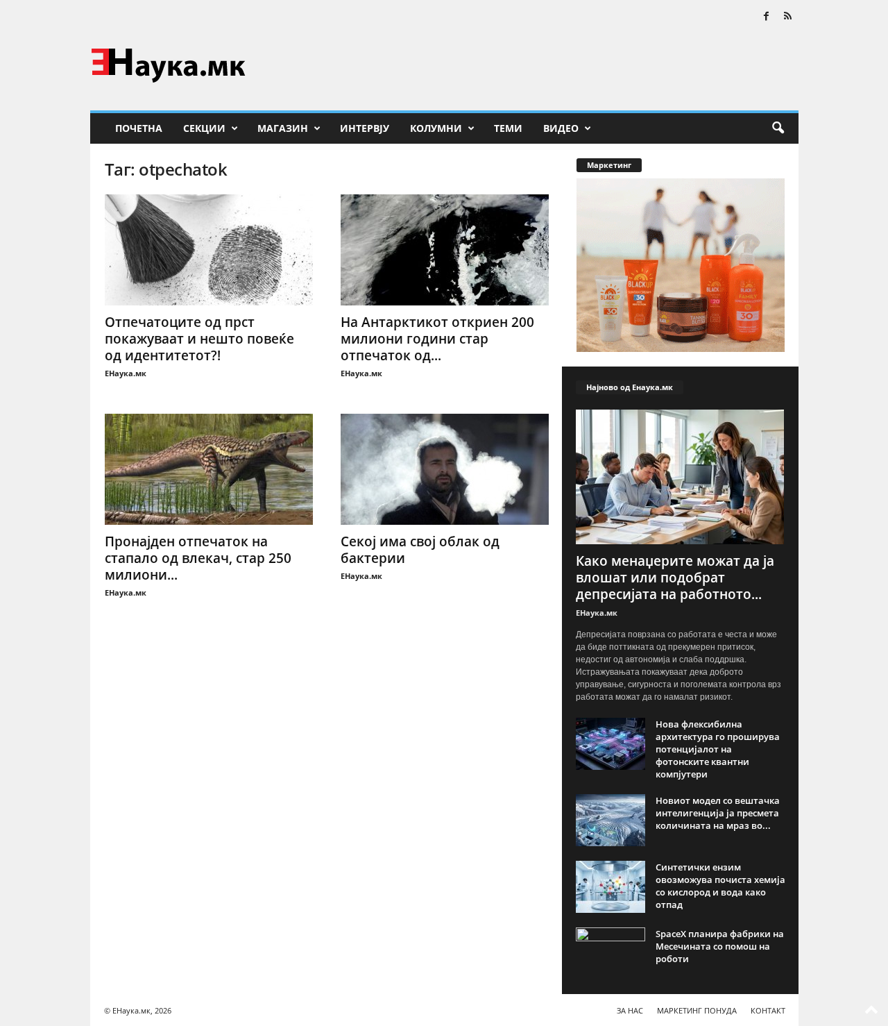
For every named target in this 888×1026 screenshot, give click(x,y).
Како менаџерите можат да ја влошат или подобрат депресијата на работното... (675, 577)
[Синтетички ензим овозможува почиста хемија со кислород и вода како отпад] (610, 887)
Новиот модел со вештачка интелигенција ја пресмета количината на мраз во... (718, 813)
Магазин (282, 128)
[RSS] (788, 17)
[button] (777, 128)
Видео (561, 128)
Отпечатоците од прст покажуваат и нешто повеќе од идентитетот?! (199, 338)
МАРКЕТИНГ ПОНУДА (697, 1010)
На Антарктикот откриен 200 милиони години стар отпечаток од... (437, 338)
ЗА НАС (630, 1010)
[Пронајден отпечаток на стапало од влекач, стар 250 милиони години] (209, 469)
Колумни (436, 128)
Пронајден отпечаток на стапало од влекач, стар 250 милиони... (198, 558)
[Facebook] (766, 17)
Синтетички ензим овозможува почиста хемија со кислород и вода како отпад (720, 886)
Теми (508, 128)
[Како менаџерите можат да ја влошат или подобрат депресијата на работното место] (680, 477)
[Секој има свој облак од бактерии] (445, 469)
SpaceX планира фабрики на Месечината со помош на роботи (720, 946)
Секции (204, 128)
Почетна (138, 128)
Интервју (364, 128)
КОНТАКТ (768, 1010)
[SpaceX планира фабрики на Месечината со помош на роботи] (610, 953)
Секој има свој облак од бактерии (420, 549)
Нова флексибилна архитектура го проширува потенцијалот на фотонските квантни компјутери (718, 749)
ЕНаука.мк (125, 373)
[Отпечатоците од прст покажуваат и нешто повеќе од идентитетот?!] (209, 249)
